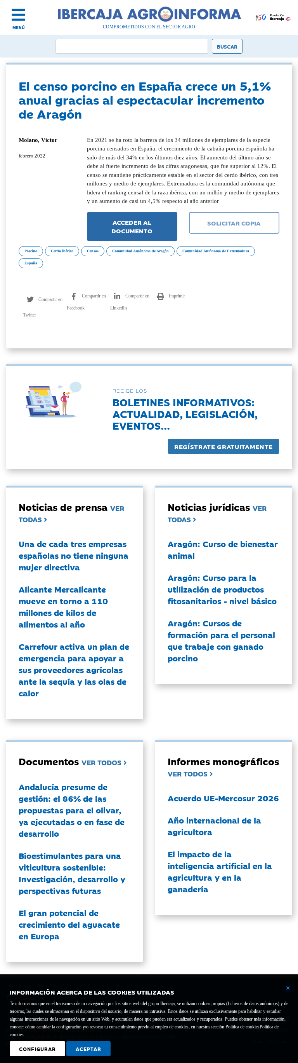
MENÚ (18, 27)
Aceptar (88, 1048)
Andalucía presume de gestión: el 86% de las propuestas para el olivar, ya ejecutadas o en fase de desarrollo (72, 810)
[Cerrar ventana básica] (287, 988)
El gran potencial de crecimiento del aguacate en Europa (69, 924)
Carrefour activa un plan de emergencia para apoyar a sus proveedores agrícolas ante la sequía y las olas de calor (74, 669)
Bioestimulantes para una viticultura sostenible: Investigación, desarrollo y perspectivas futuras (72, 873)
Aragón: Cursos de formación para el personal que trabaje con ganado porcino (221, 640)
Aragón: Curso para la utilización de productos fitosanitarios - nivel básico (222, 589)
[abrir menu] (18, 14)
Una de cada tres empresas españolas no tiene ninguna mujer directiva (73, 555)
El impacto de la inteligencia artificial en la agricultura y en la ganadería (220, 871)
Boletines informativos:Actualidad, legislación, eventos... (185, 413)
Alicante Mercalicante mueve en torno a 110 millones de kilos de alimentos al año (63, 606)
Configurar (37, 1048)
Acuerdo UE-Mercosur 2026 (223, 798)
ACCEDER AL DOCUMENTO (131, 226)
